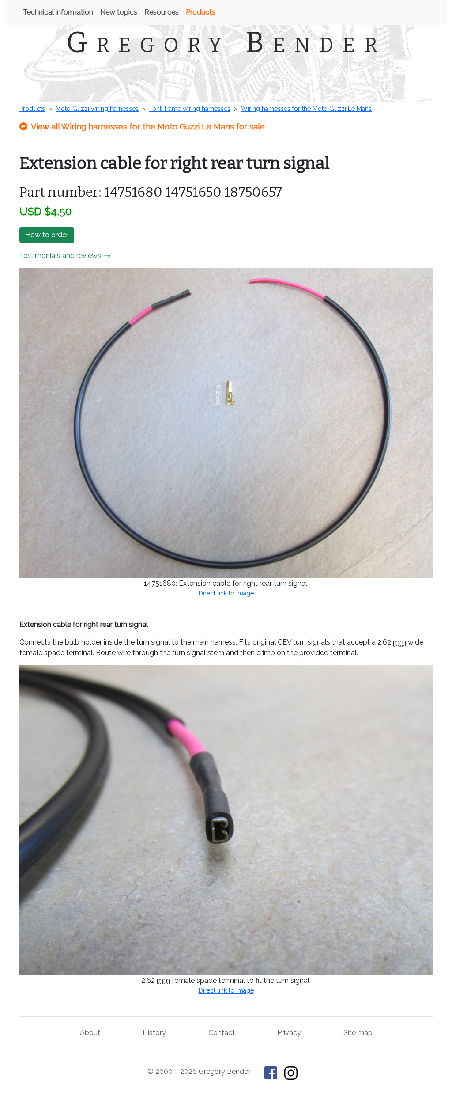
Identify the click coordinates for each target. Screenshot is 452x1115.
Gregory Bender (226, 42)
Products (200, 12)
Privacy (289, 1032)
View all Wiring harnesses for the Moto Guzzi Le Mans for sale (148, 126)
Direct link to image (226, 593)
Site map (358, 1032)
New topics (118, 12)
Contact (221, 1032)
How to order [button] (46, 235)
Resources (161, 12)
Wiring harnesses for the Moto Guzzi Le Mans (306, 108)
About (90, 1032)
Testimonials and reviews (60, 255)
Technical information (58, 12)
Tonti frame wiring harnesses (189, 108)
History (154, 1032)
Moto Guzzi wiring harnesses (97, 108)
